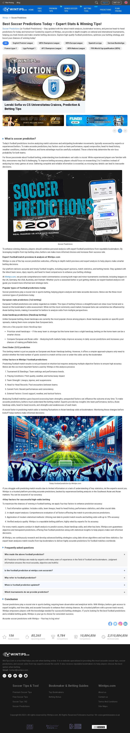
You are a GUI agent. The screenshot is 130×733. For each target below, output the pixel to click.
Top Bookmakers (56, 692)
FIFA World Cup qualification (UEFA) (105, 48)
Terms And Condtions (107, 701)
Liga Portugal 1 (29, 48)
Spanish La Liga (95, 43)
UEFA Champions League (49, 43)
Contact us (103, 697)
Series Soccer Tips (70, 9)
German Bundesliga (116, 43)
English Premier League (23, 43)
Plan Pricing (118, 9)
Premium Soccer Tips (22, 692)
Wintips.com (10, 277)
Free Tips (40, 9)
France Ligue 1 (11, 48)
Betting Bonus (55, 697)
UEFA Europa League (74, 43)
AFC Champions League (51, 48)
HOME (31, 10)
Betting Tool (90, 9)
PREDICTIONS (105, 10)
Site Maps (103, 706)
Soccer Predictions (11, 28)
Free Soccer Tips (20, 697)
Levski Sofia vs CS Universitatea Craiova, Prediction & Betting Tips (42, 107)
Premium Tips (53, 9)
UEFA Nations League (76, 48)
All (6, 43)
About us (102, 692)
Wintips (5, 18)
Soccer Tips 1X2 (20, 701)
